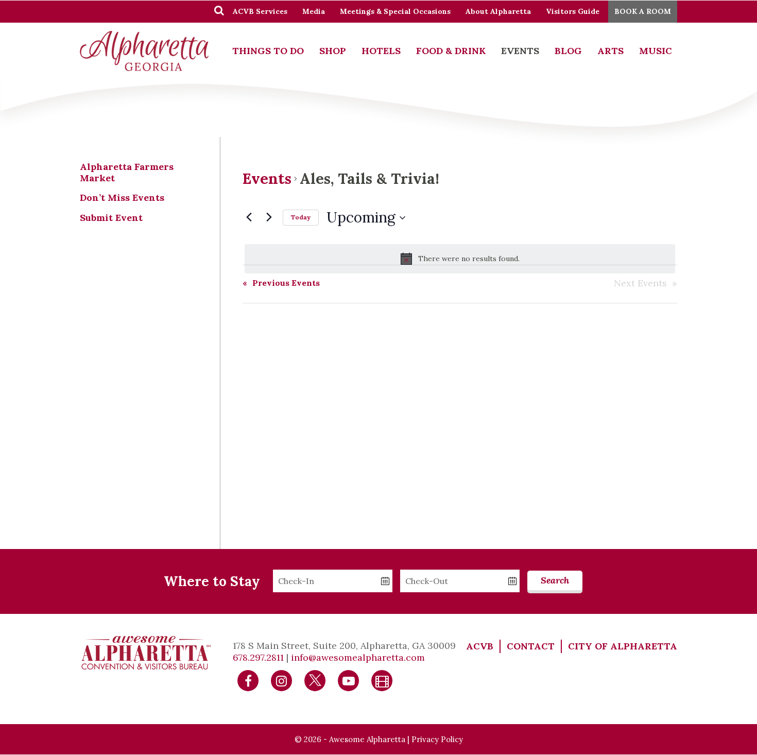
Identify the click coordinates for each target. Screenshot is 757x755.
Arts (610, 51)
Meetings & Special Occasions (395, 11)
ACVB (479, 646)
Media (313, 11)
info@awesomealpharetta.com (358, 657)
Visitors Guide (572, 11)
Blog (568, 51)
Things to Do (268, 51)
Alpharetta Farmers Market (127, 172)
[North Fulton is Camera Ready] (382, 680)
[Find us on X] (315, 680)
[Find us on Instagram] (281, 680)
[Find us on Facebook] (248, 680)
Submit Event (111, 218)
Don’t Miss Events (122, 197)
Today (301, 217)
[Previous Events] (249, 217)
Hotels (381, 51)
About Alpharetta (498, 11)
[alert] (460, 258)
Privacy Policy (437, 739)
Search (555, 580)
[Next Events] (269, 217)
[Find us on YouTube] (348, 680)
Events (520, 51)
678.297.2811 (258, 657)
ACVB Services (260, 11)
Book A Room (642, 11)
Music (655, 51)
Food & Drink (451, 51)
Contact (531, 646)
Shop (332, 51)
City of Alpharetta (622, 646)
